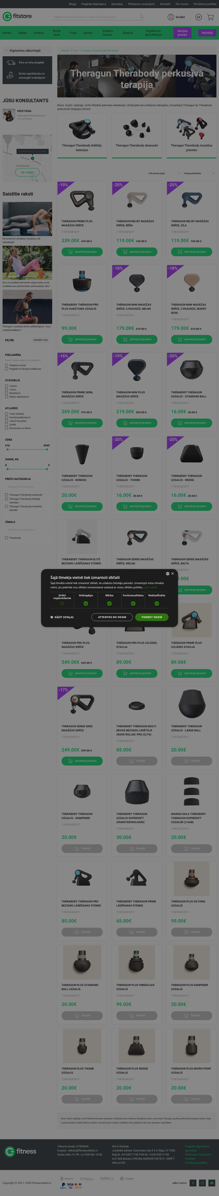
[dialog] (109, 598)
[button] (62, 617)
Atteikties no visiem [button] (112, 617)
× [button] (172, 573)
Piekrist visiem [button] (152, 617)
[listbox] (167, 573)
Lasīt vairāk (150, 587)
